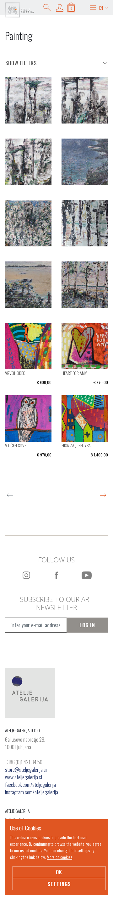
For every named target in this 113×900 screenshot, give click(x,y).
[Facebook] (56, 575)
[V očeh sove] (28, 418)
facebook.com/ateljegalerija (30, 784)
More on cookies (59, 857)
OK (59, 872)
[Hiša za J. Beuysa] (85, 418)
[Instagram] (26, 575)
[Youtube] (87, 575)
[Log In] (59, 7)
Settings (59, 884)
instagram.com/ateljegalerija (31, 792)
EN (101, 7)
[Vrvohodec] (28, 345)
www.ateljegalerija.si (23, 777)
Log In (87, 625)
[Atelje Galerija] (19, 10)
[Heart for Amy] (85, 345)
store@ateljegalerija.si (26, 769)
